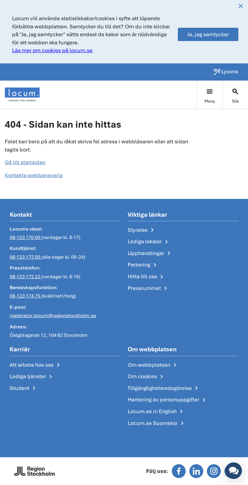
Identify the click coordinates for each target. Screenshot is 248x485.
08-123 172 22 (25, 276)
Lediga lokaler (149, 241)
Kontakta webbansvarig (33, 175)
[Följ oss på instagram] (214, 471)
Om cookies (146, 376)
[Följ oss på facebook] (179, 471)
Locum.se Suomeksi (157, 423)
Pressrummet (148, 288)
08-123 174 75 (25, 296)
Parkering (143, 265)
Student (24, 388)
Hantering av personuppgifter (168, 400)
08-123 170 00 (25, 237)
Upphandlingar (150, 253)
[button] (233, 470)
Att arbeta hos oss (36, 365)
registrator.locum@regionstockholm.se (53, 315)
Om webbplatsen (153, 365)
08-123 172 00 (25, 257)
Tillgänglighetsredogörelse (164, 388)
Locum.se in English (156, 411)
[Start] (22, 94)
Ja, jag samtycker (208, 34)
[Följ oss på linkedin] (196, 471)
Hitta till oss (146, 276)
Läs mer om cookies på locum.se (52, 50)
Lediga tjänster (32, 376)
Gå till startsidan (25, 162)
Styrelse (142, 230)
